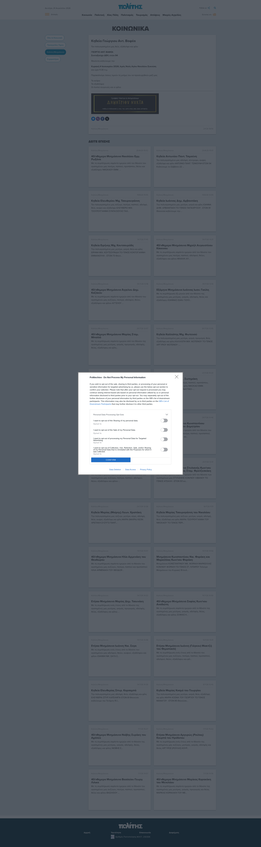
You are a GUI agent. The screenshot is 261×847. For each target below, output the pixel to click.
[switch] (164, 420)
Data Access (130, 469)
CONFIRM (111, 460)
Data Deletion (115, 469)
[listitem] (130, 414)
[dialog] (130, 423)
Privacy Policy (146, 469)
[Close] (177, 377)
